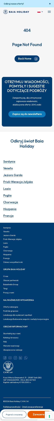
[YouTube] (10, 357)
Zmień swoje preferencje (32, 407)
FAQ (5, 342)
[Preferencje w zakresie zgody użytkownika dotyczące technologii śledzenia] (49, 416)
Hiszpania (10, 209)
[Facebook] (4, 357)
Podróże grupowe (10, 311)
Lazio (7, 189)
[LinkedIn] (20, 357)
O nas (5, 276)
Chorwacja (10, 202)
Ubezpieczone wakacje (12, 350)
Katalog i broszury (10, 337)
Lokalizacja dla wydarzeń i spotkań (17, 315)
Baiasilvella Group (10, 284)
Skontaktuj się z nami (11, 333)
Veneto (8, 168)
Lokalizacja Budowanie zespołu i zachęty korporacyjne (26, 319)
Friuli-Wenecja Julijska (18, 182)
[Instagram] (15, 357)
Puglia (7, 195)
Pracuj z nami (8, 292)
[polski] (40, 11)
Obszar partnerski (10, 280)
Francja (8, 216)
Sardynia (9, 161)
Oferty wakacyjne (10, 307)
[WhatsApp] (25, 357)
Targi (5, 288)
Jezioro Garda (13, 175)
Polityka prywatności (11, 407)
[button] (49, 11)
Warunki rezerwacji (11, 346)
